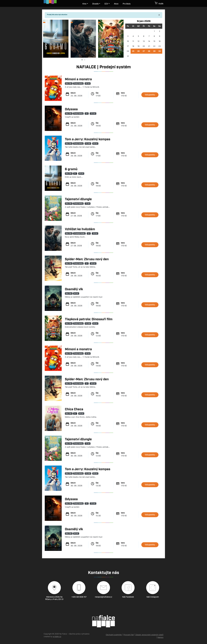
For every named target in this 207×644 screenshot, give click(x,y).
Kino (84, 4)
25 (133, 51)
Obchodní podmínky (114, 635)
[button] (82, 60)
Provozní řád (129, 635)
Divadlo (95, 4)
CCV (106, 4)
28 (149, 51)
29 (154, 51)
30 (159, 51)
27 (144, 51)
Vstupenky (150, 94)
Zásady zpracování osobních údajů (149, 635)
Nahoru (160, 637)
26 (138, 51)
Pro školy (127, 4)
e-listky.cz (57, 636)
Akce (116, 4)
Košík (160, 3)
